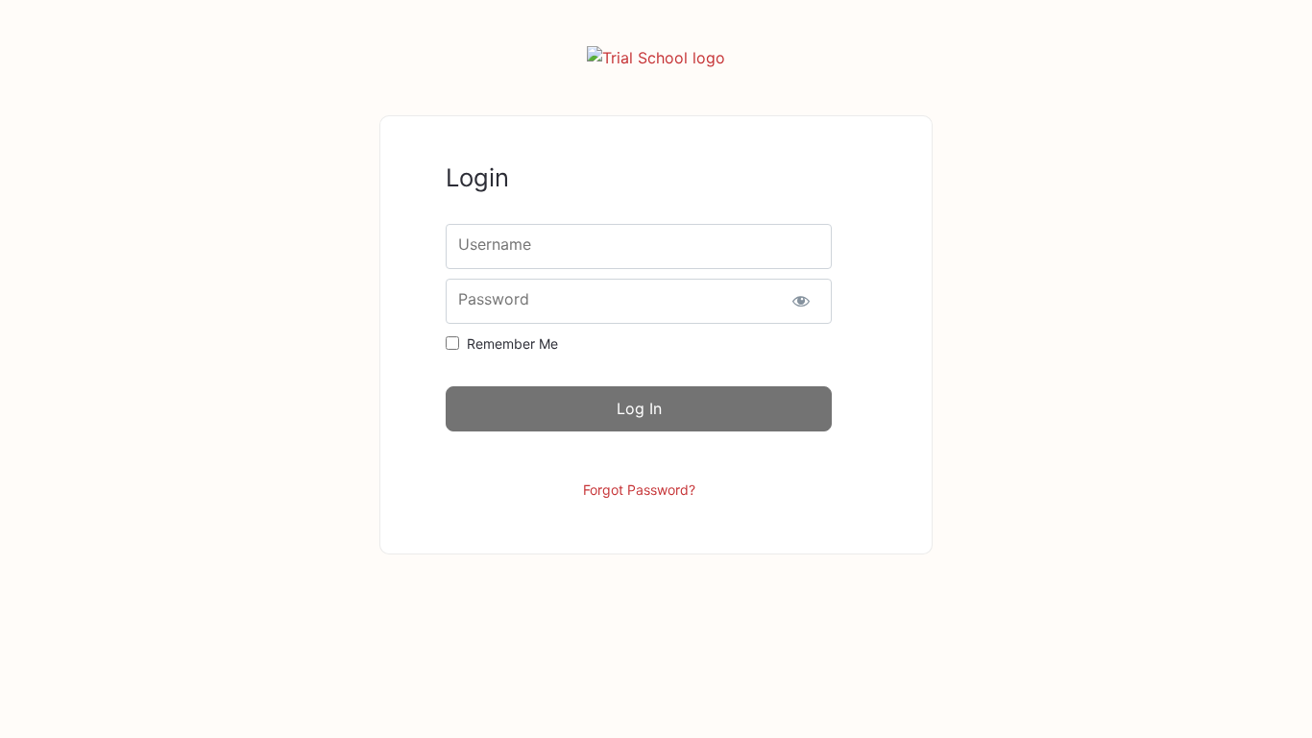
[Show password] (800, 301)
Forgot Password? (639, 489)
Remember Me (512, 343)
